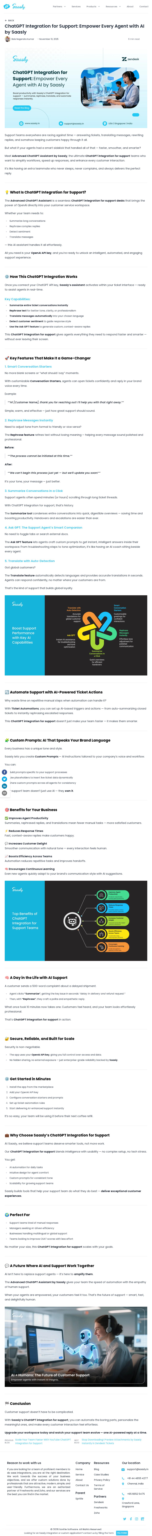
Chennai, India (135, 1483)
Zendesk (99, 1502)
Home (79, 1469)
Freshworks (100, 1507)
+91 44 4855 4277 (137, 1478)
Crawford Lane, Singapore (131, 1504)
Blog (96, 1469)
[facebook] (4, 772)
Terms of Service (99, 1487)
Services (76, 6)
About (130, 6)
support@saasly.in (137, 1469)
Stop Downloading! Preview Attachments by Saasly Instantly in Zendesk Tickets (111, 1441)
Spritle (79, 1498)
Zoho (97, 1513)
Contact (143, 6)
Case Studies (101, 1474)
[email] (4, 793)
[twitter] (4, 779)
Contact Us (82, 1485)
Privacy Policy (102, 1480)
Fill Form (122, 1533)
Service (80, 1474)
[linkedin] (4, 786)
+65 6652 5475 (136, 1494)
